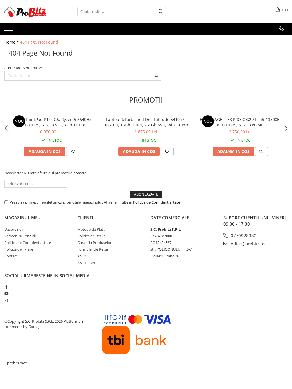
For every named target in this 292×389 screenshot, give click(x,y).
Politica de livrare (18, 249)
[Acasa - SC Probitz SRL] (32, 11)
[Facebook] (6, 287)
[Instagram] (6, 300)
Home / (11, 42)
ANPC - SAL (86, 262)
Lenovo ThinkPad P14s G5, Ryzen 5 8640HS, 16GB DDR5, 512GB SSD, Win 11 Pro (52, 122)
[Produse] (9, 30)
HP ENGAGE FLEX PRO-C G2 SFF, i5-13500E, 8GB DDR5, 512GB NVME (240, 122)
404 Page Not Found (39, 42)
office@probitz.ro (247, 244)
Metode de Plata (91, 229)
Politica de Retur (91, 235)
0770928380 (243, 235)
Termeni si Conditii (20, 235)
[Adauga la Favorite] (72, 151)
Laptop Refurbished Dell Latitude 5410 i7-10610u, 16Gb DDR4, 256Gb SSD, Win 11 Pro (146, 122)
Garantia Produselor (94, 242)
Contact (11, 256)
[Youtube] (6, 293)
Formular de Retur (92, 249)
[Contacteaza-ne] (281, 28)
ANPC (82, 256)
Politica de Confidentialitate (156, 202)
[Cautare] (161, 11)
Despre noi (13, 229)
